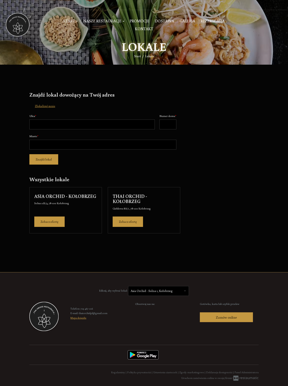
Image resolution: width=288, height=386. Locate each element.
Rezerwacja (213, 20)
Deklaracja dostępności (219, 372)
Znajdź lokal (44, 159)
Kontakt (144, 28)
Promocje (139, 20)
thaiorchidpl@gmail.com (93, 313)
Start (69, 20)
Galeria (187, 20)
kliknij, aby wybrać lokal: (113, 290)
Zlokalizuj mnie (45, 106)
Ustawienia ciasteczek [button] (165, 372)
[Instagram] (10, 5)
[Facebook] (138, 310)
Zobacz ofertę (49, 222)
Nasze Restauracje (102, 20)
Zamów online (226, 317)
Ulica (32, 116)
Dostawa (164, 20)
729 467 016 (87, 308)
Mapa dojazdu (78, 318)
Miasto (33, 136)
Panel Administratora (247, 372)
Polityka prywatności (139, 372)
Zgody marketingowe (192, 372)
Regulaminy (118, 372)
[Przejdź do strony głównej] (29, 24)
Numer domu (167, 116)
